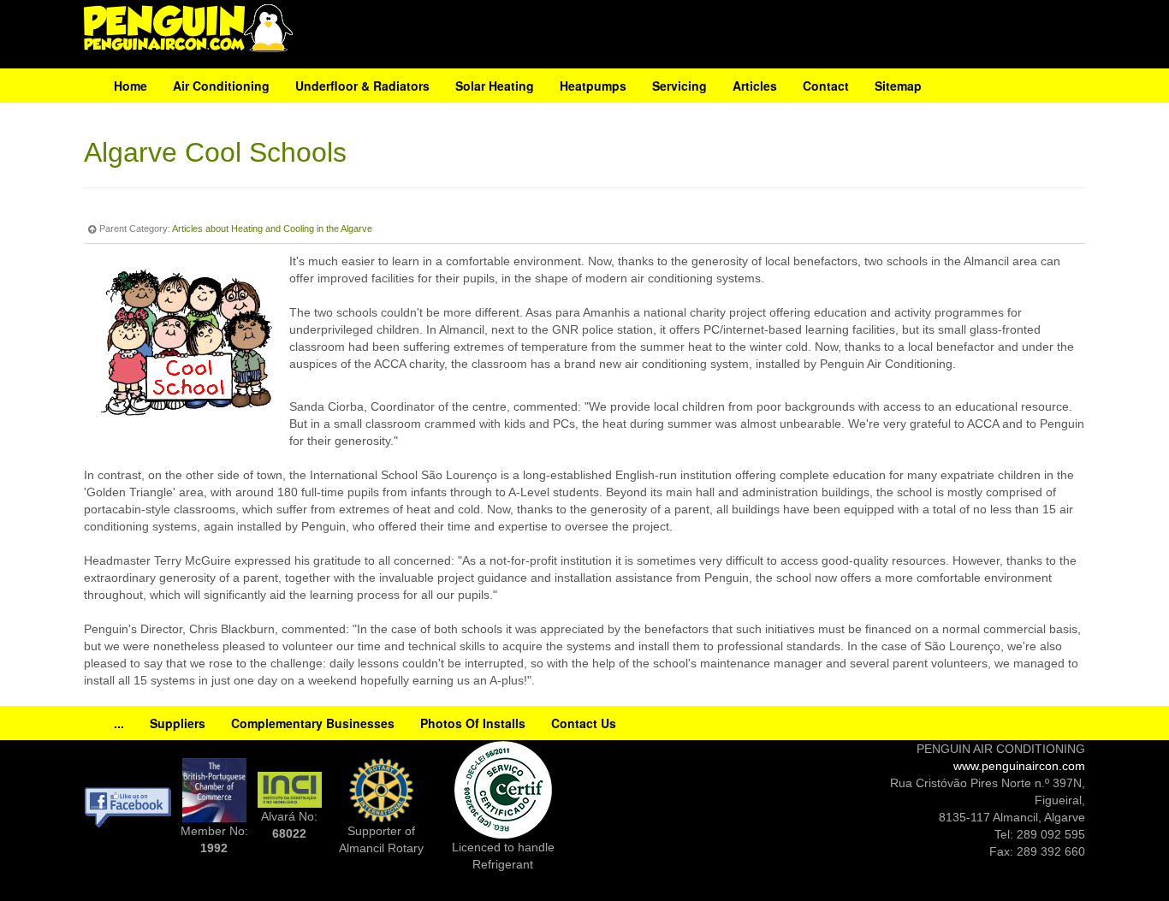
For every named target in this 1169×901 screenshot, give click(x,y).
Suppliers (177, 723)
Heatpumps (593, 85)
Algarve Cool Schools (215, 152)
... (119, 723)
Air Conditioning (221, 85)
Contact (826, 85)
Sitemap (898, 85)
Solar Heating (494, 85)
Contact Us (583, 723)
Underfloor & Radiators (362, 85)
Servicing (679, 85)
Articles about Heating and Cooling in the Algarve (272, 228)
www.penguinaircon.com (1019, 766)
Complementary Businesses (313, 723)
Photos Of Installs (472, 723)
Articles (755, 85)
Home (130, 85)
